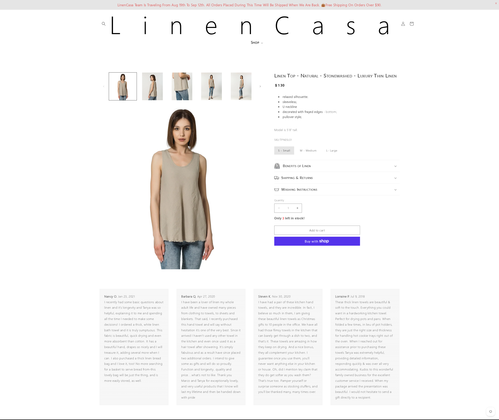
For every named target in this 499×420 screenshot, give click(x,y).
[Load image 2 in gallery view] (152, 86)
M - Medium (308, 150)
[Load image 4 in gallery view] (211, 86)
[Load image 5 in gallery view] (241, 86)
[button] (103, 23)
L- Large (331, 150)
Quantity (279, 200)
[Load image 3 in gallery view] (182, 86)
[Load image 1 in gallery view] (123, 86)
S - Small (284, 150)
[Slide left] (103, 86)
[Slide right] (260, 86)
